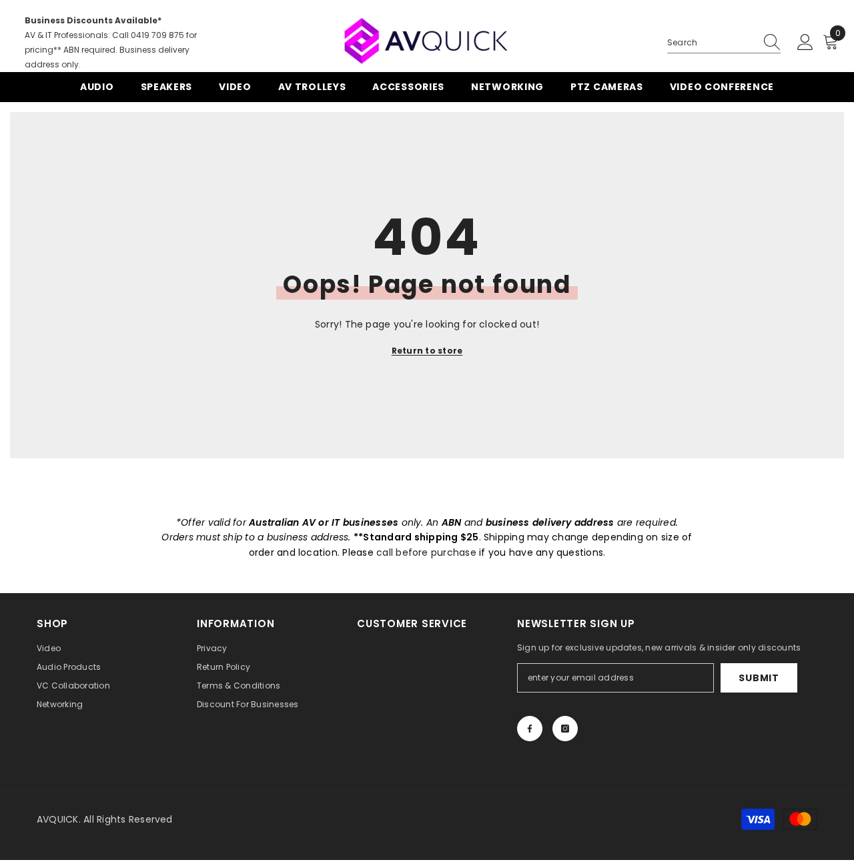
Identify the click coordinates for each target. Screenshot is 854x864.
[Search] (724, 43)
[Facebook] (529, 728)
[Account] (805, 43)
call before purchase (426, 552)
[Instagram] (565, 728)
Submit (759, 678)
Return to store (427, 350)
